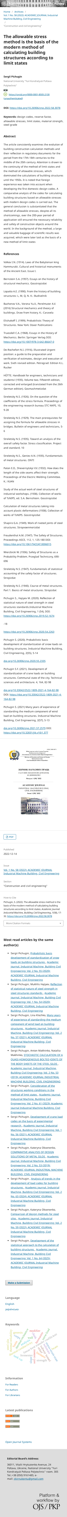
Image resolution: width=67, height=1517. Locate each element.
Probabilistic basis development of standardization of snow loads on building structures (35, 958)
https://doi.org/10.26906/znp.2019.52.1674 (29, 615)
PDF (11, 836)
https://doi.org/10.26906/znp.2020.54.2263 (29, 631)
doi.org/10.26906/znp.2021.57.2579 (25, 728)
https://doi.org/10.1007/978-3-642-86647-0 (29, 341)
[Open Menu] (3, 3)
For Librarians (12, 1395)
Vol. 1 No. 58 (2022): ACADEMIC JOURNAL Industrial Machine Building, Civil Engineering (31, 17)
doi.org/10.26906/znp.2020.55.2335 (25, 661)
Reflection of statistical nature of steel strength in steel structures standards (36, 988)
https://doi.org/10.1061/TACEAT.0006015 (27, 544)
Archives (18, 11)
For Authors (11, 1389)
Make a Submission (19, 1282)
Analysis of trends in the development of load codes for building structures (35, 1183)
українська (12, 1309)
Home (7, 11)
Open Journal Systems (18, 1442)
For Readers (11, 1384)
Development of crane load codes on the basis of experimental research (37, 1121)
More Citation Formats (18, 923)
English (9, 1304)
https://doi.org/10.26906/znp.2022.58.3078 (35, 108)
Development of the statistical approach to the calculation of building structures (35, 1245)
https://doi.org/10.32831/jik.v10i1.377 (26, 732)
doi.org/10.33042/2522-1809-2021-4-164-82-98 (31, 690)
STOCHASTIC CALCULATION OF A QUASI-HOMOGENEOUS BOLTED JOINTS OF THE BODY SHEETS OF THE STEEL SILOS (37, 1059)
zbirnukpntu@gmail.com (28, 1478)
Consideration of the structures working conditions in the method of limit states (33, 1090)
